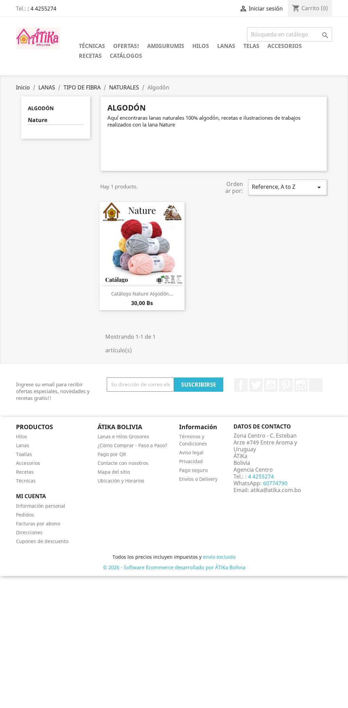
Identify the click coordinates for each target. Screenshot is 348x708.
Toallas (24, 454)
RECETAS (90, 56)
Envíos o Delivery (198, 479)
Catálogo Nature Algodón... (142, 293)
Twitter (256, 385)
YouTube (271, 385)
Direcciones (29, 532)
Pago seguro (193, 470)
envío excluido (219, 557)
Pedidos (25, 514)
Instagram (301, 385)
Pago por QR (112, 454)
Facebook (241, 385)
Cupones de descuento (42, 541)
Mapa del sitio (114, 472)
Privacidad (191, 461)
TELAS (251, 46)
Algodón (41, 108)
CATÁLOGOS (126, 56)
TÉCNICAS (92, 46)
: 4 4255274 (42, 8)
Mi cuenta (31, 496)
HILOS (200, 46)
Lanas (22, 445)
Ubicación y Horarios (121, 480)
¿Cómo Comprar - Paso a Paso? (132, 445)
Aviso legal (191, 452)
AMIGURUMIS (165, 46)
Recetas (25, 472)
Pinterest (286, 385)
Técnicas (26, 480)
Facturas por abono (38, 523)
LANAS (226, 46)
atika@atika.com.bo (275, 490)
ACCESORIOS (284, 46)
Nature (37, 120)
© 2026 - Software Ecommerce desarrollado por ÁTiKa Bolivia (174, 567)
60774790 (275, 483)
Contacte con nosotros (123, 463)
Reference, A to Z (287, 187)
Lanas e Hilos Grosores (123, 436)
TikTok (316, 385)
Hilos (21, 436)
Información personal (40, 506)
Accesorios (28, 463)
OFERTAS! (126, 46)
